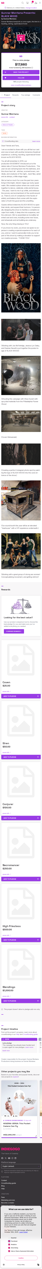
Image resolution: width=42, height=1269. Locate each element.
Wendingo (9, 987)
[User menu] (36, 2)
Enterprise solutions (8, 1205)
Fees (3, 1197)
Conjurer (8, 804)
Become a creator (7, 1203)
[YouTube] (9, 1158)
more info (4, 117)
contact (12, 117)
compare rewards (13, 631)
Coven (6, 682)
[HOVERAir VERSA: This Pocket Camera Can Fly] (19, 1098)
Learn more (29, 1047)
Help (17, 1034)
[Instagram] (12, 1158)
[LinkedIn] (15, 1158)
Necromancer (11, 865)
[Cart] (27, 2)
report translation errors (17, 1172)
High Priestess (12, 926)
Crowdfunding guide (30, 1034)
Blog (3, 1186)
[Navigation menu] (40, 3)
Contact (4, 1180)
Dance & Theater (8, 125)
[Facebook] (2, 1158)
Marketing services (8, 1200)
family (4, 133)
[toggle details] (36, 1137)
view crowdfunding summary (21, 85)
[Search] (22, 3)
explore (15, 1077)
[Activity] (32, 3)
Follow (21, 78)
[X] (6, 1158)
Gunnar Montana (9, 19)
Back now (6, 1050)
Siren (6, 743)
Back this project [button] (21, 72)
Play (21, 37)
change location (31, 8)
